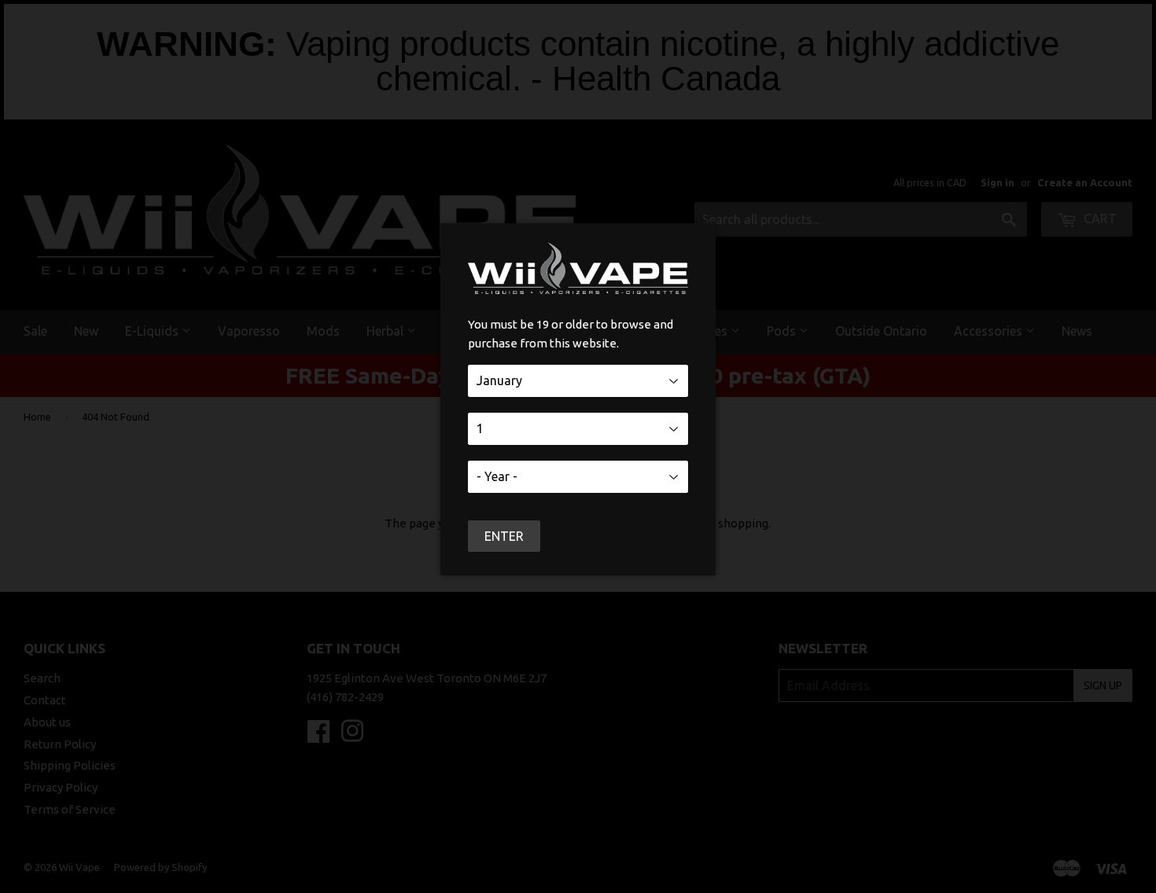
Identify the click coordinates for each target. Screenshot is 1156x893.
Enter (504, 536)
